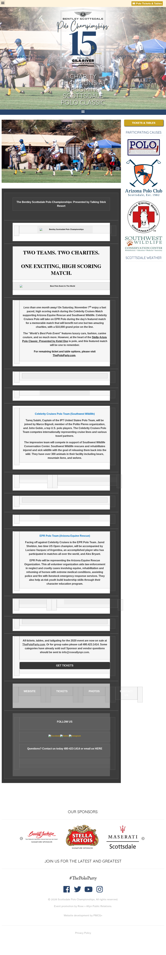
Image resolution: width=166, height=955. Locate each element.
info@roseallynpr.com (75, 652)
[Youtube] (88, 889)
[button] (2, 2)
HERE (98, 748)
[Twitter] (77, 889)
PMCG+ (97, 915)
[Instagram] (100, 889)
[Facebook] (66, 889)
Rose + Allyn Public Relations (94, 906)
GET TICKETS (64, 665)
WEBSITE (30, 691)
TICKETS (62, 691)
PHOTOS (94, 691)
